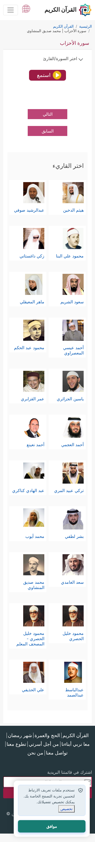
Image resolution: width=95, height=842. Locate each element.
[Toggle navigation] (10, 10)
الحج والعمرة (47, 735)
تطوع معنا (16, 744)
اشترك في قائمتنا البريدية (69, 772)
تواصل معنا (57, 753)
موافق (51, 826)
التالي (48, 114)
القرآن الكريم (76, 735)
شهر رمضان (20, 735)
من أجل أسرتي (44, 744)
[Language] (26, 8)
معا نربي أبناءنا (75, 744)
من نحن (35, 753)
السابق (48, 131)
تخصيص (66, 808)
